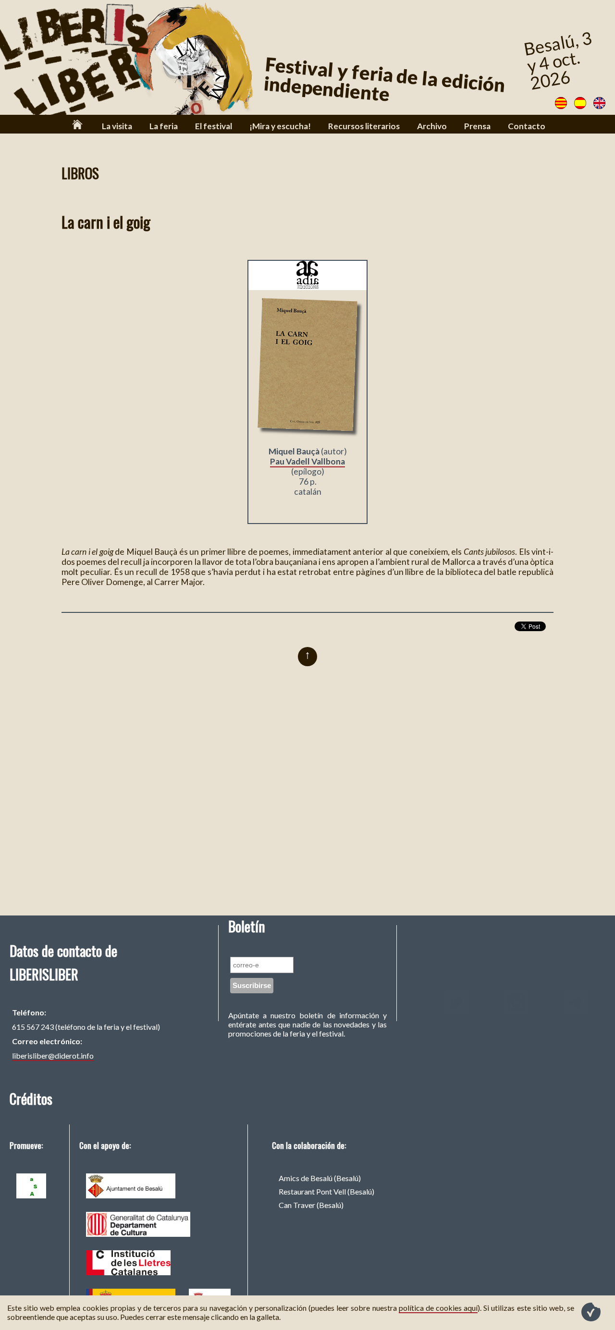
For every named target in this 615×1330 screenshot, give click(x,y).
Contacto (526, 126)
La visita (117, 126)
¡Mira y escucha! (280, 126)
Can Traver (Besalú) (311, 1204)
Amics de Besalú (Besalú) (320, 1178)
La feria (163, 126)
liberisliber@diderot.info (53, 1055)
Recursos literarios (364, 126)
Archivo (432, 126)
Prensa (477, 126)
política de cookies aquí (438, 1307)
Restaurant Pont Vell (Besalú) (326, 1191)
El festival (213, 126)
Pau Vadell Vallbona (307, 461)
